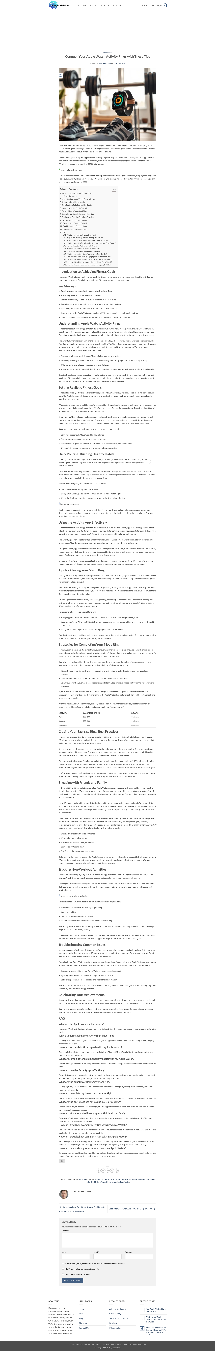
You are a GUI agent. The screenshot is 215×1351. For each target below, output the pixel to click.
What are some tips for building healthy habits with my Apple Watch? (91, 243)
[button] (144, 5)
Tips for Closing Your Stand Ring (74, 211)
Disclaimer (113, 1323)
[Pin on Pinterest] (112, 1171)
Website (128, 1252)
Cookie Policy (115, 1313)
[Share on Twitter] (103, 1171)
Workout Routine (123, 1182)
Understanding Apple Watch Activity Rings (78, 199)
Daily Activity (120, 1179)
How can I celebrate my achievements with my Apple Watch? (89, 265)
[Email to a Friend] (108, 1171)
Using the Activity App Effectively (75, 208)
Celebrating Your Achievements (75, 229)
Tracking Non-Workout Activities (75, 223)
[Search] (79, 5)
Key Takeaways (71, 196)
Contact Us (116, 6)
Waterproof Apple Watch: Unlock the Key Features (156, 1319)
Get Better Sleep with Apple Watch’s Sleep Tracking (130, 1208)
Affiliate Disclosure (117, 1309)
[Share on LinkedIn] (117, 1171)
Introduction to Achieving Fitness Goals (77, 193)
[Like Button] (62, 1161)
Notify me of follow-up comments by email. (82, 1269)
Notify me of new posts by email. (77, 1274)
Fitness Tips (144, 1179)
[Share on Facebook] (99, 1171)
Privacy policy (115, 1328)
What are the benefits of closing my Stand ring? (83, 249)
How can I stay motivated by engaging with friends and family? (89, 257)
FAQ (64, 232)
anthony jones (120, 64)
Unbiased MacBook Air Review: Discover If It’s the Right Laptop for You (156, 1331)
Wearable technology (108, 1182)
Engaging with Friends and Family (75, 220)
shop (91, 6)
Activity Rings (99, 1179)
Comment (66, 1231)
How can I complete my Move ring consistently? (84, 251)
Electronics (107, 53)
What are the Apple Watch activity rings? (81, 235)
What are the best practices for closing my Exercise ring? (87, 254)
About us (105, 6)
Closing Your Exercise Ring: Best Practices (78, 217)
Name (64, 1252)
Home (84, 6)
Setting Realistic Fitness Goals (73, 202)
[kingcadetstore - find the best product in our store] (61, 5)
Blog (97, 6)
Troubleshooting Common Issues (75, 226)
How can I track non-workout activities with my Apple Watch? (90, 259)
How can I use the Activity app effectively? (82, 246)
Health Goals (96, 1182)
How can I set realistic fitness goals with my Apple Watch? (87, 240)
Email (96, 1252)
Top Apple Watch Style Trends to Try (155, 1310)
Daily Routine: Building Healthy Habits (77, 205)
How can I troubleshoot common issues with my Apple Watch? (90, 262)
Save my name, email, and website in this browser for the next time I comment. (95, 1264)
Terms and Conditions (118, 1318)
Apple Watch (109, 1179)
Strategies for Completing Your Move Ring (78, 214)
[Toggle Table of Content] (113, 189)
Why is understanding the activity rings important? (85, 238)
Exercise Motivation (132, 1179)
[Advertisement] (107, 29)
